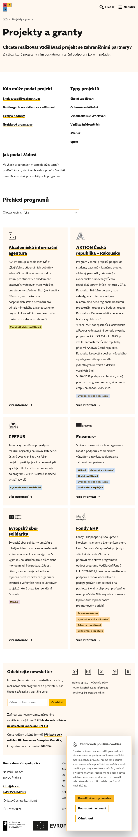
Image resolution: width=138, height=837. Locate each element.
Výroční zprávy (99, 682)
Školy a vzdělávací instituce (21, 99)
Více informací (18, 405)
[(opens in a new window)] (14, 827)
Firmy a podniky (14, 116)
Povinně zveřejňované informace (90, 687)
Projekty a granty (22, 19)
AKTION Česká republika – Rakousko (98, 250)
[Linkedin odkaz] (115, 672)
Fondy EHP (87, 528)
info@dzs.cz (11, 786)
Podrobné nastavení (92, 808)
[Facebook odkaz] (75, 672)
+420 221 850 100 (14, 792)
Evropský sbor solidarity (23, 531)
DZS (5, 19)
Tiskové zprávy (80, 682)
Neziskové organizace (18, 124)
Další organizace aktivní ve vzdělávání (28, 107)
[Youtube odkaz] (128, 672)
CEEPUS (17, 436)
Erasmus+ (86, 436)
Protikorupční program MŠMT (88, 692)
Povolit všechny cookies (94, 798)
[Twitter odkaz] (101, 672)
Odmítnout (85, 818)
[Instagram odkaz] (88, 672)
